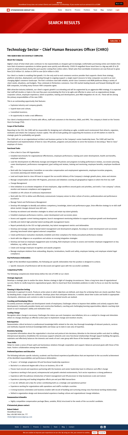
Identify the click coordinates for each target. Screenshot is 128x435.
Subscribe (114, 41)
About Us (68, 10)
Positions (87, 10)
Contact (109, 10)
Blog (102, 10)
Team (95, 10)
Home (60, 10)
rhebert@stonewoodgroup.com (19, 417)
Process (77, 10)
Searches (46, 427)
